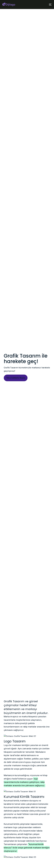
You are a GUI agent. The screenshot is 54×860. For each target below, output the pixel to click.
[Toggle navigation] (43, 4)
